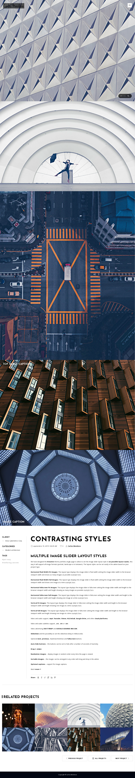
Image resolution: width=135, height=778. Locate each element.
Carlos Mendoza (74, 546)
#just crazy (6, 559)
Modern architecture (12, 550)
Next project (121, 758)
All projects (100, 758)
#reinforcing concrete (10, 563)
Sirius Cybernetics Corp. (13, 541)
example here (76, 575)
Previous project (75, 758)
